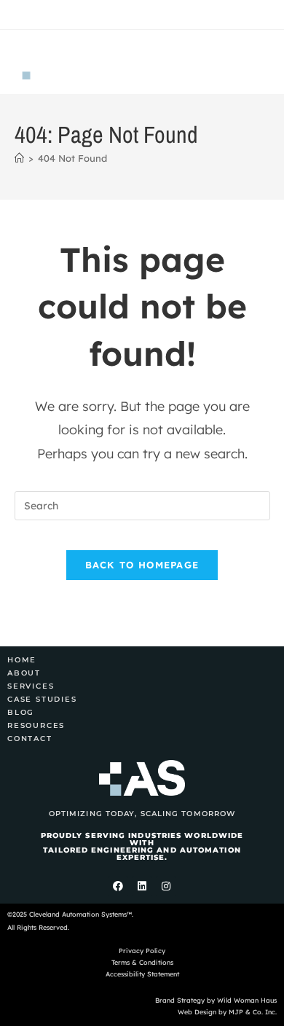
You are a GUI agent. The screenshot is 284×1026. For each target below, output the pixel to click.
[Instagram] (166, 886)
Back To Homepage (142, 565)
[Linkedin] (142, 886)
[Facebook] (118, 886)
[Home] (19, 158)
